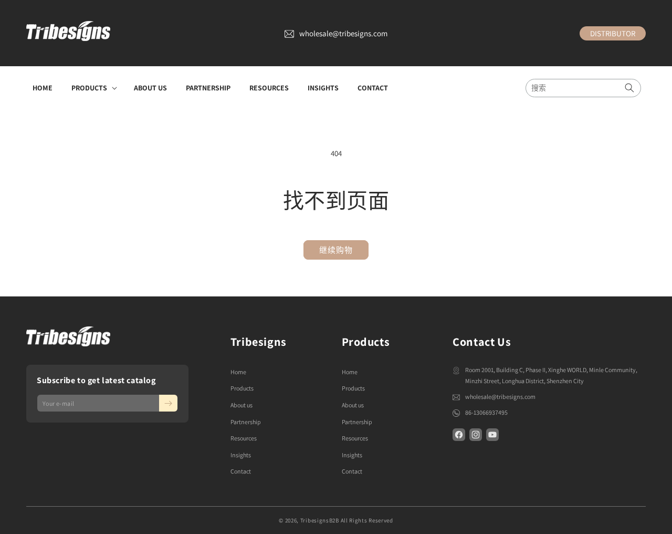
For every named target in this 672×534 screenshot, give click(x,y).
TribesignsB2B (319, 520)
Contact (240, 471)
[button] (93, 88)
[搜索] (629, 88)
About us (241, 405)
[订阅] (168, 403)
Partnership (245, 422)
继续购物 (336, 250)
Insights (240, 455)
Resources (243, 438)
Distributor (612, 33)
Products (242, 388)
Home (238, 372)
